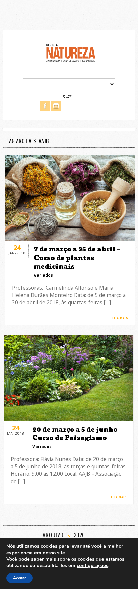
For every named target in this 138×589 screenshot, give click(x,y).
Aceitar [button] (19, 578)
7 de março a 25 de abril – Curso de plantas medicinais (77, 257)
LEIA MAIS (120, 317)
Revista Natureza (70, 52)
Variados (43, 275)
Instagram (56, 106)
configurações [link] (92, 565)
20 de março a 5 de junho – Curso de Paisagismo (77, 434)
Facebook (45, 106)
